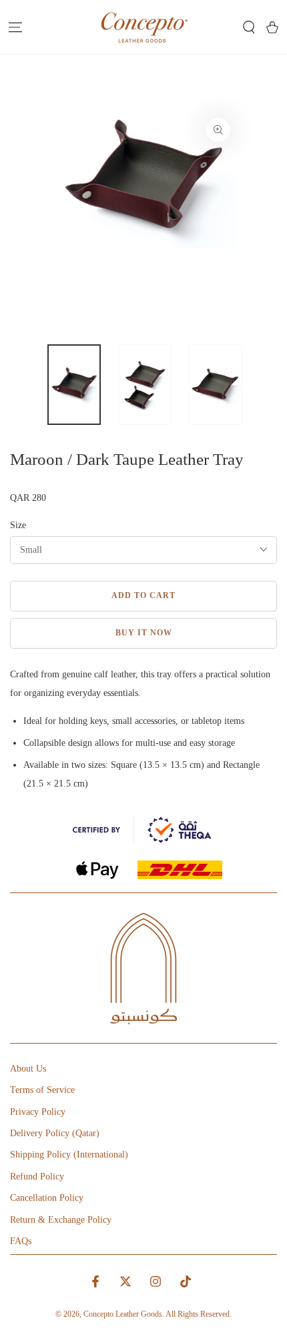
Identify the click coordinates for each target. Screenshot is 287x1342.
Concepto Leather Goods (122, 1314)
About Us (28, 1069)
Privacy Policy (37, 1112)
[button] (248, 27)
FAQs (20, 1241)
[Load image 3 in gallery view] (215, 384)
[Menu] (15, 27)
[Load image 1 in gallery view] (74, 384)
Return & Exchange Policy (60, 1220)
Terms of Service (42, 1090)
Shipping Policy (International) (69, 1155)
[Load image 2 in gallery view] (145, 384)
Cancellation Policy (46, 1198)
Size (18, 525)
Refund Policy (37, 1176)
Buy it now (143, 632)
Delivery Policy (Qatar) (54, 1133)
